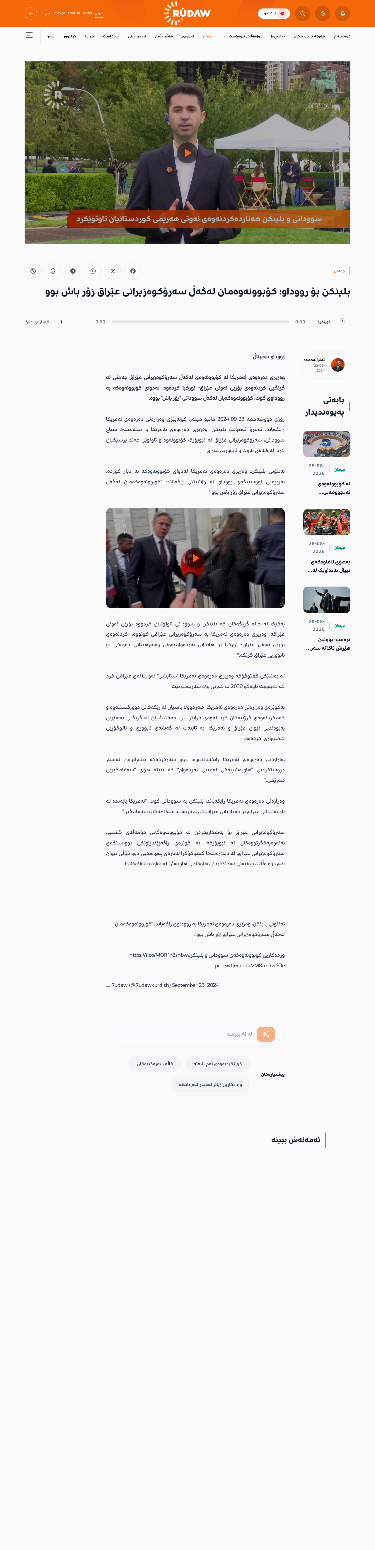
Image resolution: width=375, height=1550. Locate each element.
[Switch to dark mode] (322, 13)
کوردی (99, 13)
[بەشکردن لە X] (113, 271)
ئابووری (188, 36)
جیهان (208, 36)
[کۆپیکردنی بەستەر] (33, 271)
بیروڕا (89, 36)
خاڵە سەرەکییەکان (155, 1063)
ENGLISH (74, 13)
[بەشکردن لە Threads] (53, 271)
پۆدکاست (111, 36)
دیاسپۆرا (278, 36)
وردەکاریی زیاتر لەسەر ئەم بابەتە (210, 1084)
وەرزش (48, 36)
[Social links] (31, 13)
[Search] (303, 13)
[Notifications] (343, 13)
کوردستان (342, 36)
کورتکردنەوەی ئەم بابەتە (218, 1063)
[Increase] (61, 322)
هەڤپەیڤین (164, 36)
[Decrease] (81, 322)
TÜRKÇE (59, 13)
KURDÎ (87, 13)
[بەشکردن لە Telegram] (73, 271)
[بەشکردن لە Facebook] (133, 271)
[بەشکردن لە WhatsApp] (93, 271)
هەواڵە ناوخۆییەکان (309, 36)
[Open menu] (29, 36)
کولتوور (70, 36)
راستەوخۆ (270, 13)
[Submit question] (266, 1034)
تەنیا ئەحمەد (314, 360)
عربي (48, 13)
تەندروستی (137, 36)
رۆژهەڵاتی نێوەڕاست (245, 36)
